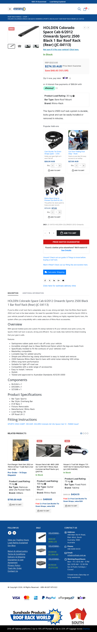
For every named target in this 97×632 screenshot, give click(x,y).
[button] (10, 9)
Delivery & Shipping (16, 557)
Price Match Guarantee (72, 66)
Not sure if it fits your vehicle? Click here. (61, 49)
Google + (59, 280)
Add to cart (70, 233)
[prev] (84, 27)
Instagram (14, 533)
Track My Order (15, 568)
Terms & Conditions (16, 554)
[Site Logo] (19, 9)
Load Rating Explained (18, 542)
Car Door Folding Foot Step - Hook (76, 153)
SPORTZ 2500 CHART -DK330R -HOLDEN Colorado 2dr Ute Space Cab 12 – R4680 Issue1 (43, 424)
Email (63, 280)
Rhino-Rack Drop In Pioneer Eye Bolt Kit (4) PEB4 (53, 199)
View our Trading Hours (18, 540)
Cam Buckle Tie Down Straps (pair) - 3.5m (52, 153)
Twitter (49, 280)
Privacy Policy (14, 565)
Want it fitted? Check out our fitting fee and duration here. (65, 265)
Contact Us (13, 571)
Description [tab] (13, 293)
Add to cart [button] (55, 170)
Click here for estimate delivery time (59, 286)
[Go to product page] (20, 450)
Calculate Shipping (56, 272)
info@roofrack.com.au (76, 555)
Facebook (45, 280)
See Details (66, 250)
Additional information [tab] (33, 293)
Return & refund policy (18, 551)
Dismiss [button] (86, 629)
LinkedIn (54, 280)
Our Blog (11, 545)
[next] (88, 27)
